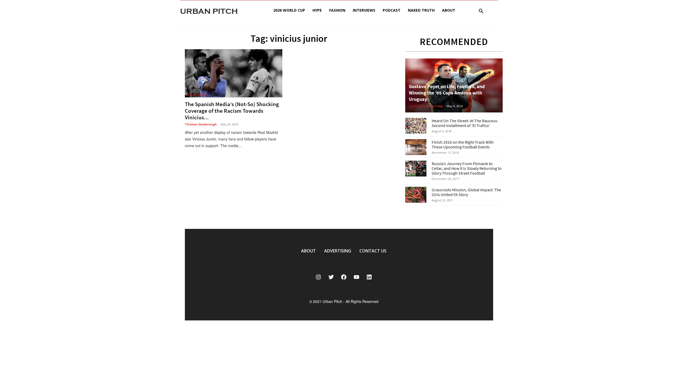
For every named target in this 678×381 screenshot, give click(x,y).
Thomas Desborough (201, 124)
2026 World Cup (289, 10)
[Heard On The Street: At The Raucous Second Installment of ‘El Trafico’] (415, 126)
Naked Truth (421, 10)
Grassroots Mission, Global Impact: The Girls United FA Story (466, 192)
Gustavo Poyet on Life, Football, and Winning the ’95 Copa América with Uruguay (447, 92)
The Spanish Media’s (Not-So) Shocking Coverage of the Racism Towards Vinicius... (232, 111)
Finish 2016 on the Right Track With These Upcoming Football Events (463, 144)
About (448, 10)
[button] (481, 11)
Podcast (391, 10)
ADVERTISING (337, 251)
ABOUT (308, 251)
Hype (317, 10)
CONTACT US (372, 251)
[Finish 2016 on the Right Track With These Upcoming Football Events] (415, 147)
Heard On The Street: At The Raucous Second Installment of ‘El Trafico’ (464, 123)
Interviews (364, 10)
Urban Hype (196, 94)
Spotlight (417, 106)
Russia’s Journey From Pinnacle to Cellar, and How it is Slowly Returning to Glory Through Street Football (467, 168)
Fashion (337, 10)
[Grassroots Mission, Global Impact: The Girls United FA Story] (415, 195)
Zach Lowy (435, 106)
